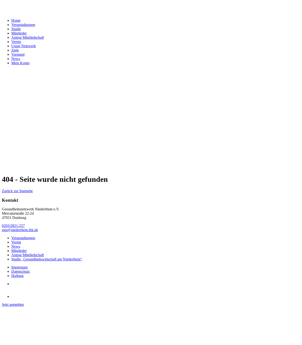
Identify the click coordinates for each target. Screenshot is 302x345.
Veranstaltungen (23, 25)
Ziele (15, 50)
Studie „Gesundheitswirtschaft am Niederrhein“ (46, 259)
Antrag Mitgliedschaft (27, 37)
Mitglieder (19, 33)
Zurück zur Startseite (17, 191)
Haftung (17, 276)
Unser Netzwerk (23, 46)
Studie (16, 29)
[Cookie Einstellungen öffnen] (37, 341)
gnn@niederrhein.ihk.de (20, 230)
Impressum (19, 267)
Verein (16, 42)
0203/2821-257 (13, 226)
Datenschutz (20, 271)
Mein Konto (20, 63)
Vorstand (18, 54)
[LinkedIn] (17, 296)
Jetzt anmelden (13, 304)
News (15, 59)
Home (16, 20)
